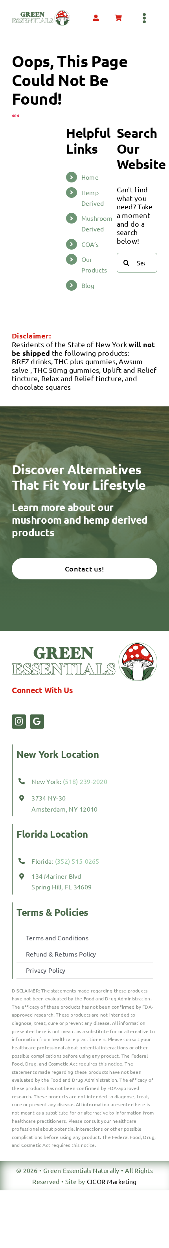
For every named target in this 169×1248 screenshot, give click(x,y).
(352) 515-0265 (76, 861)
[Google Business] (37, 721)
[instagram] (19, 721)
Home (90, 177)
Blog (87, 285)
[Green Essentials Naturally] (41, 13)
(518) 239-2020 (85, 781)
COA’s (90, 244)
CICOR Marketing (112, 1181)
